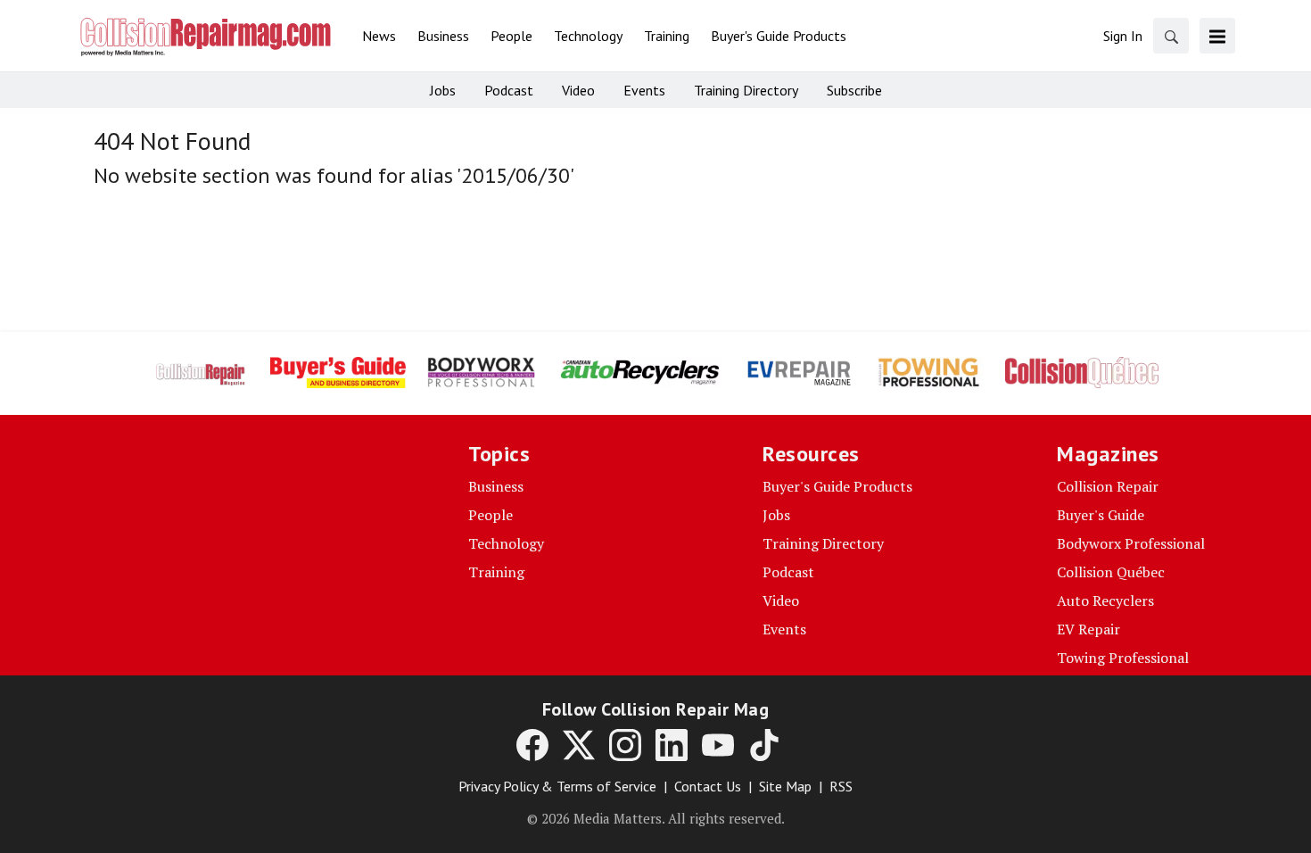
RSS (841, 786)
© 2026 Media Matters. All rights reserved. (656, 818)
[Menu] (1217, 36)
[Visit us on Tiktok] (764, 745)
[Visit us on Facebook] (532, 745)
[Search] (1171, 36)
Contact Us (707, 786)
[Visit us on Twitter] (579, 745)
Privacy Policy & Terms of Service (557, 786)
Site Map (785, 786)
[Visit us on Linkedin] (672, 745)
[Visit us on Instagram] (625, 745)
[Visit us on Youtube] (718, 745)
